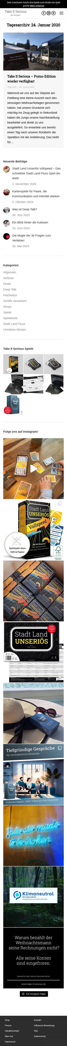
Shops (7, 306)
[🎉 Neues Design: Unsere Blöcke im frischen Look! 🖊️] (33, 652)
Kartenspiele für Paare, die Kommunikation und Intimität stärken (36, 194)
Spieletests (10, 318)
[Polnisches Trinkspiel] (33, 384)
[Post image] (6, 169)
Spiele (7, 312)
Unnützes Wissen (14, 329)
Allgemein (12, 87)
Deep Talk (9, 289)
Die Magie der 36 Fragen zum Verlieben (31, 238)
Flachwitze (10, 295)
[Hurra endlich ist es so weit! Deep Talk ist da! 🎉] (33, 774)
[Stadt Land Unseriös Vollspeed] (13, 364)
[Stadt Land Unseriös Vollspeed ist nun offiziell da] (33, 529)
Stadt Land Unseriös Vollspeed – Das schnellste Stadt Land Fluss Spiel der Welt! (36, 173)
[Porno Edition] (13, 384)
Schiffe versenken (15, 301)
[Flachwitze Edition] (54, 384)
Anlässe (8, 278)
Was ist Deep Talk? (24, 209)
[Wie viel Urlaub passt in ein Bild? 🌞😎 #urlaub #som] (33, 713)
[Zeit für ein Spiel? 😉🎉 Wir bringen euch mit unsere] (33, 835)
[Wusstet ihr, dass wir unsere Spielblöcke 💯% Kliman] (33, 896)
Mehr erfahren (37, 5)
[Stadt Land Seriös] (54, 364)
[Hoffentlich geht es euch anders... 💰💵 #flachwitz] (33, 958)
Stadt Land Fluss (14, 323)
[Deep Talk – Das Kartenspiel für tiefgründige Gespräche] (13, 405)
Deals (7, 283)
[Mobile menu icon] (61, 13)
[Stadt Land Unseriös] (33, 364)
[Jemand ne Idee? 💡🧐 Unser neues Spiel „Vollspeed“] (33, 468)
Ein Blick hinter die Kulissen (30, 222)
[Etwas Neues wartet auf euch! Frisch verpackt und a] (33, 591)
